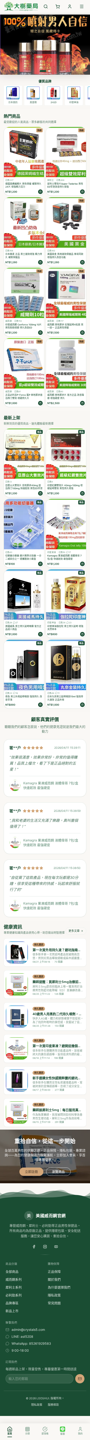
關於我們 (54, 1279)
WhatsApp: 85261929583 (31, 1343)
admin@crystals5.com (28, 1330)
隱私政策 (54, 1295)
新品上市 (12, 1311)
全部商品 (12, 1271)
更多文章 (74, 931)
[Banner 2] (49, 71)
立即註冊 (31, 1172)
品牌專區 (12, 1303)
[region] (45, 95)
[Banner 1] (43, 71)
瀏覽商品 (58, 1172)
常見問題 (54, 1303)
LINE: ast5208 (22, 1336)
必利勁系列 (14, 1295)
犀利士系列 (14, 1287)
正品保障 (54, 1271)
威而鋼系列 (14, 1279)
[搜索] (45, 6)
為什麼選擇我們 (59, 1287)
